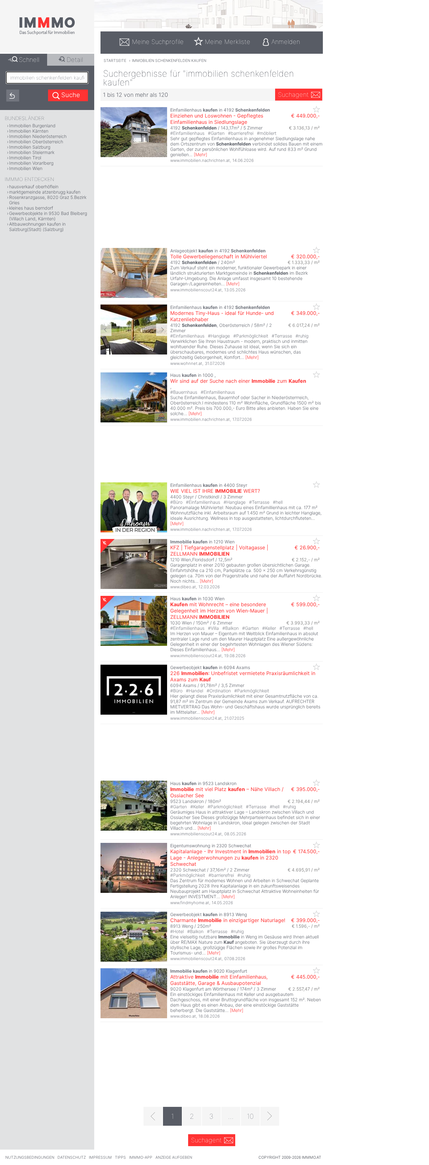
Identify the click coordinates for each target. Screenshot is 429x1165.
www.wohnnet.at (186, 363)
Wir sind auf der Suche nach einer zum (238, 381)
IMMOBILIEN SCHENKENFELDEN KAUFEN (169, 60)
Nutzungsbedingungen (29, 1157)
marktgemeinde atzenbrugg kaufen (44, 192)
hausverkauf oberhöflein (33, 186)
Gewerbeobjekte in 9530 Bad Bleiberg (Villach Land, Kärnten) (48, 216)
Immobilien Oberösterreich (36, 141)
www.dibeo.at (183, 586)
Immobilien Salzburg (29, 147)
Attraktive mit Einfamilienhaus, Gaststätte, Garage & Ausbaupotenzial (219, 980)
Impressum (100, 1157)
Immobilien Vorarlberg (31, 163)
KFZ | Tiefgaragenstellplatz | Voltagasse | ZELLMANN (219, 550)
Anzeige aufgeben (173, 1157)
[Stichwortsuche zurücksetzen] (12, 96)
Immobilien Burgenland (32, 125)
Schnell (29, 59)
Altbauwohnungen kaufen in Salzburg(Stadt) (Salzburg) (37, 226)
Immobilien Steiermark (31, 152)
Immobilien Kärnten (28, 131)
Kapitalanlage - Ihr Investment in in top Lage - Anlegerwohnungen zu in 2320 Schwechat (230, 857)
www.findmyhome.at (189, 902)
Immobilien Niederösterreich (38, 136)
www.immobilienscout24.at (196, 289)
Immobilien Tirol (25, 157)
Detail (75, 59)
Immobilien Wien (25, 168)
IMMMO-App (140, 1157)
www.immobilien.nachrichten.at (200, 160)
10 (250, 1116)
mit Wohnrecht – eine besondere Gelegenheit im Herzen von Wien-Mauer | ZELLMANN (219, 610)
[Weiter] (269, 1116)
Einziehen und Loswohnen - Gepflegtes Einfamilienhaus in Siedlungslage (216, 119)
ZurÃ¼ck (105, 329)
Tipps (120, 1157)
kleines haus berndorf (31, 208)
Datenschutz (71, 1157)
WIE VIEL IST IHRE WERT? (215, 491)
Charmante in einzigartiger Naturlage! (227, 920)
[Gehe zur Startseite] (47, 34)
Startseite (115, 60)
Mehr (200, 154)
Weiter (161, 329)
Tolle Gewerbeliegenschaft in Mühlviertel (218, 256)
